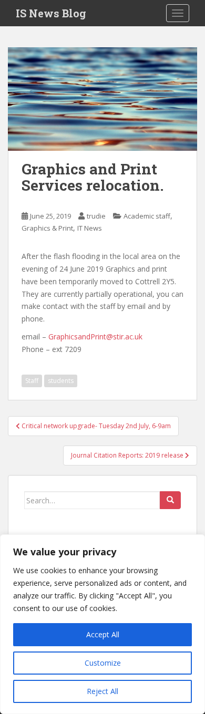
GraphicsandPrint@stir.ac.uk (95, 337)
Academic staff (147, 216)
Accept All (102, 634)
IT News (89, 228)
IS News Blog (51, 13)
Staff (31, 380)
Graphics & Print (47, 228)
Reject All (102, 691)
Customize (103, 663)
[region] (102, 624)
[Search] (170, 500)
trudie (96, 216)
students (61, 380)
